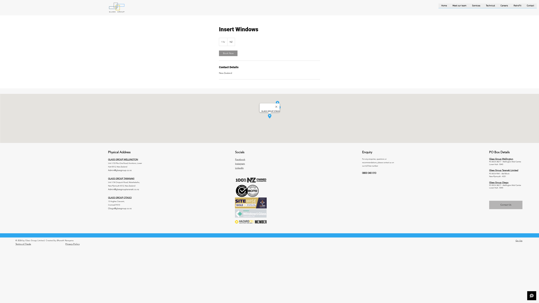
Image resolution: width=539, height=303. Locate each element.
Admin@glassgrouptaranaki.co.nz (123, 189)
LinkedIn (239, 168)
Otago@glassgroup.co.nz (120, 208)
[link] (228, 53)
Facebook (240, 159)
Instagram (240, 163)
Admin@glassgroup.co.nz (120, 170)
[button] (476, 7)
